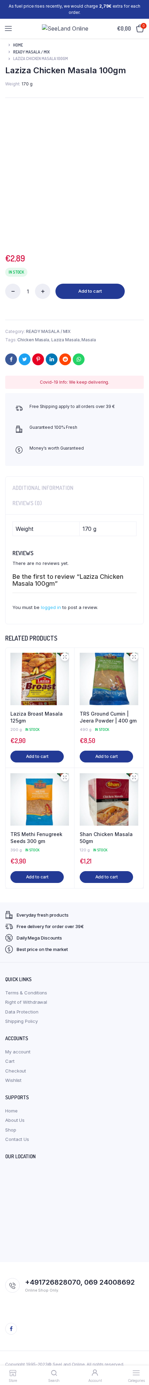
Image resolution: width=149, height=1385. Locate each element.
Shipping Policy (21, 1021)
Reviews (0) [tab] (27, 503)
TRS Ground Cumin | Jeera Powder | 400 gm (108, 717)
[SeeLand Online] (65, 28)
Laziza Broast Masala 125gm (36, 717)
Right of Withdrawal (26, 1002)
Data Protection (21, 1012)
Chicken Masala (33, 339)
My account (17, 1051)
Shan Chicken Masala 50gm (106, 837)
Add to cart (90, 291)
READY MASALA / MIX (31, 52)
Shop (10, 1130)
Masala (88, 339)
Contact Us (17, 1139)
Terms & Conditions (26, 992)
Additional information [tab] (42, 487)
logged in (51, 607)
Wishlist (13, 1080)
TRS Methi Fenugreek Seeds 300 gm (36, 837)
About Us (15, 1120)
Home (18, 45)
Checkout (15, 1071)
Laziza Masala (65, 339)
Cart (10, 1061)
